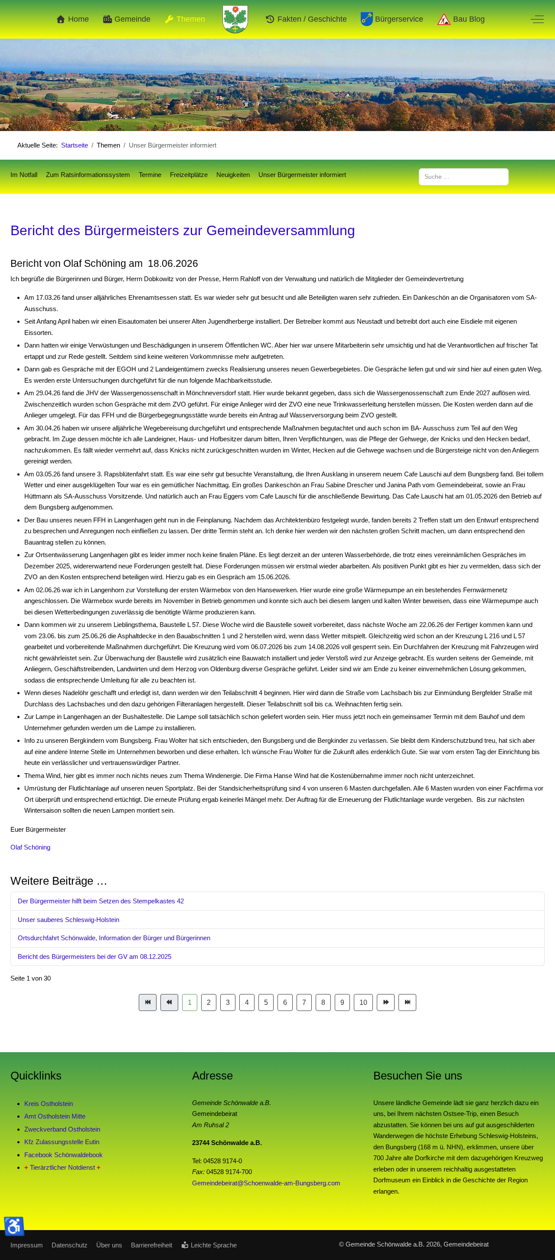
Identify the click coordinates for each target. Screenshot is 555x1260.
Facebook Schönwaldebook (63, 1154)
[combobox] (464, 176)
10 (363, 1002)
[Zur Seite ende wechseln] (407, 1002)
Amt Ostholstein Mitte (54, 1116)
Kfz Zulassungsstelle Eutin (61, 1141)
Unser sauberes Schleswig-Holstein (68, 919)
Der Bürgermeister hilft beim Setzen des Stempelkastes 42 (101, 901)
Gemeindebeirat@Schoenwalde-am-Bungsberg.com (266, 1183)
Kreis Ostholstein (48, 1103)
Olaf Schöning (30, 847)
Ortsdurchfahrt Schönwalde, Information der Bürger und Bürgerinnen (114, 938)
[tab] (244, 113)
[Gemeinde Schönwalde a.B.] (235, 19)
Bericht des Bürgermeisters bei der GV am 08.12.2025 (94, 956)
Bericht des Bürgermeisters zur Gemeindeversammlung (182, 230)
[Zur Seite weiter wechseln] (386, 1002)
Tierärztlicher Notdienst (62, 1167)
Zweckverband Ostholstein (62, 1129)
